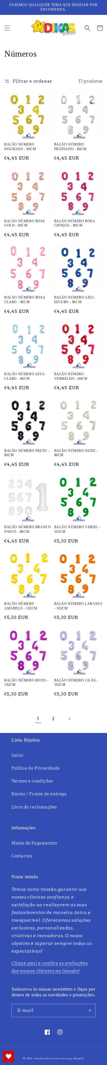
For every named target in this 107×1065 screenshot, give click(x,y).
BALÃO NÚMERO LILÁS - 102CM (76, 682)
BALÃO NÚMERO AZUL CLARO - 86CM (24, 376)
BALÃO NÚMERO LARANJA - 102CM (78, 606)
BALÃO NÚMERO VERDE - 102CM (77, 529)
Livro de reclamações (34, 807)
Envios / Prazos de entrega (39, 794)
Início (17, 755)
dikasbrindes (42, 1058)
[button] (7, 28)
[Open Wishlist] (8, 1056)
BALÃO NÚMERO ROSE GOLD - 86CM (24, 223)
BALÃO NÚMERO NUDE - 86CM (76, 453)
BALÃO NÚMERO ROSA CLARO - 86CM (24, 299)
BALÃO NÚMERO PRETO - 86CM (26, 453)
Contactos (21, 856)
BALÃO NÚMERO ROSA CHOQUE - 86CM (74, 223)
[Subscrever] (89, 1010)
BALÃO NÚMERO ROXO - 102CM (26, 682)
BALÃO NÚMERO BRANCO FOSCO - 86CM (27, 529)
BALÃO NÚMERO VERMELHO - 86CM (71, 376)
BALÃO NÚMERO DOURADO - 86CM (20, 146)
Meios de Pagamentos (34, 843)
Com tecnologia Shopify (68, 1058)
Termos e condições (32, 781)
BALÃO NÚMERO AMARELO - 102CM (20, 606)
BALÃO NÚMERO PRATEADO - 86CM (70, 146)
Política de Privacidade (35, 768)
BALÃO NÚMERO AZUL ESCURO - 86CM (74, 299)
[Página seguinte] (69, 719)
